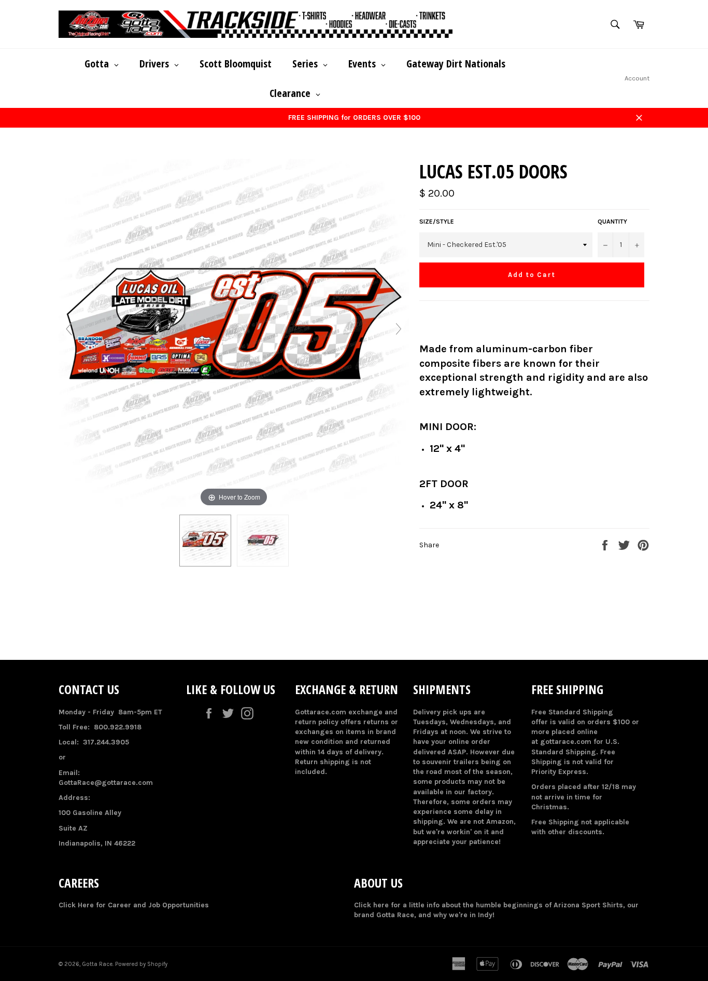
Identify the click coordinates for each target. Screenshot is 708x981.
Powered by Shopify (141, 964)
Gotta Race (97, 964)
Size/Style (436, 221)
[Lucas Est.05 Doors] (205, 541)
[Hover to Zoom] (234, 333)
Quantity (612, 221)
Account (637, 78)
